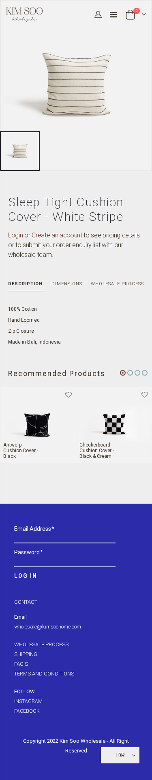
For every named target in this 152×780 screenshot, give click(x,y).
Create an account (57, 235)
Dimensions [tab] (66, 283)
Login (15, 235)
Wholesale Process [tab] (117, 283)
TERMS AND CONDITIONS (44, 674)
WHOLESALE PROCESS (41, 644)
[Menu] (113, 14)
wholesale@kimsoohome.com (47, 627)
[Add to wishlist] (69, 394)
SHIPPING (25, 654)
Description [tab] (25, 283)
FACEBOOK (27, 711)
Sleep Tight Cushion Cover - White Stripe (66, 209)
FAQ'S (21, 664)
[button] (122, 373)
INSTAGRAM (28, 701)
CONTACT (25, 602)
